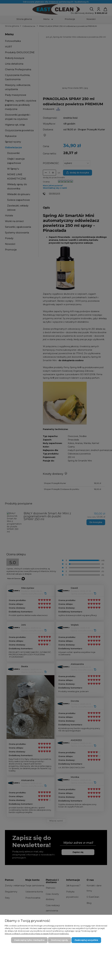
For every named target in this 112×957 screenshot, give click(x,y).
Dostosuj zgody (59, 940)
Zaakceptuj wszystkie (86, 940)
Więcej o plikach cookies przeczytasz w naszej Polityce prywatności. (37, 933)
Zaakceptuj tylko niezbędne (29, 940)
